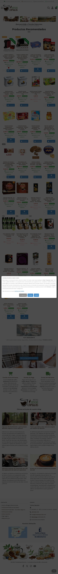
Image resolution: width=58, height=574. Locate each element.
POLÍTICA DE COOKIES (19, 291)
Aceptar (36, 295)
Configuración (23, 295)
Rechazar (30, 295)
